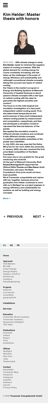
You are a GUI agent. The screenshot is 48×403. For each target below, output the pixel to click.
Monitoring (8, 276)
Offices (6, 348)
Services (7, 308)
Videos (6, 335)
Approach (8, 261)
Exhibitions (8, 343)
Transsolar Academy (13, 319)
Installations (9, 303)
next (37, 216)
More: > (6, 198)
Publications (9, 330)
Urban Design (9, 268)
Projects (7, 287)
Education (8, 314)
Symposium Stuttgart (13, 322)
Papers (6, 338)
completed (8, 295)
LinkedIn (7, 379)
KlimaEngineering (11, 281)
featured (7, 289)
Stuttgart (7, 351)
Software (7, 382)
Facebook (8, 374)
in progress (8, 292)
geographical (9, 297)
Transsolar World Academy (16, 317)
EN (4, 245)
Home (6, 255)
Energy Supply (10, 271)
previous (14, 216)
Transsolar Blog (10, 372)
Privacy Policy (10, 387)
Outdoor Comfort (11, 274)
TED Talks (8, 324)
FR (18, 245)
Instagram (8, 377)
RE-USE (6, 266)
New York (7, 356)
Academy (7, 279)
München (7, 353)
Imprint (6, 385)
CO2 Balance (9, 263)
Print (5, 340)
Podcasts (7, 332)
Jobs (5, 358)
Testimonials (9, 361)
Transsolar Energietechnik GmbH (26, 396)
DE (11, 245)
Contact (7, 367)
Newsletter (8, 369)
